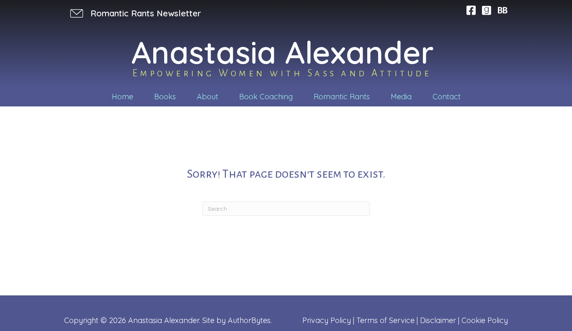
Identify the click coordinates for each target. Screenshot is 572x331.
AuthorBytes (249, 320)
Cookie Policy (484, 320)
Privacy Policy (326, 320)
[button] (134, 13)
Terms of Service (385, 320)
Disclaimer (438, 320)
